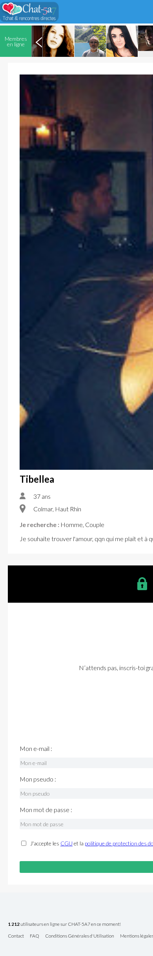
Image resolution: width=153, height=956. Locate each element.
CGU (66, 843)
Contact (16, 936)
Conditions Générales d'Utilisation (79, 936)
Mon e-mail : (36, 748)
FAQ (34, 936)
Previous (38, 41)
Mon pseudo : (38, 779)
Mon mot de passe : (46, 810)
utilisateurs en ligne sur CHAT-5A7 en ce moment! (64, 924)
